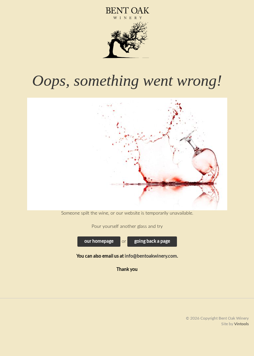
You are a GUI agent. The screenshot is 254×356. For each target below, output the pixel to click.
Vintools (241, 324)
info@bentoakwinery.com (151, 256)
